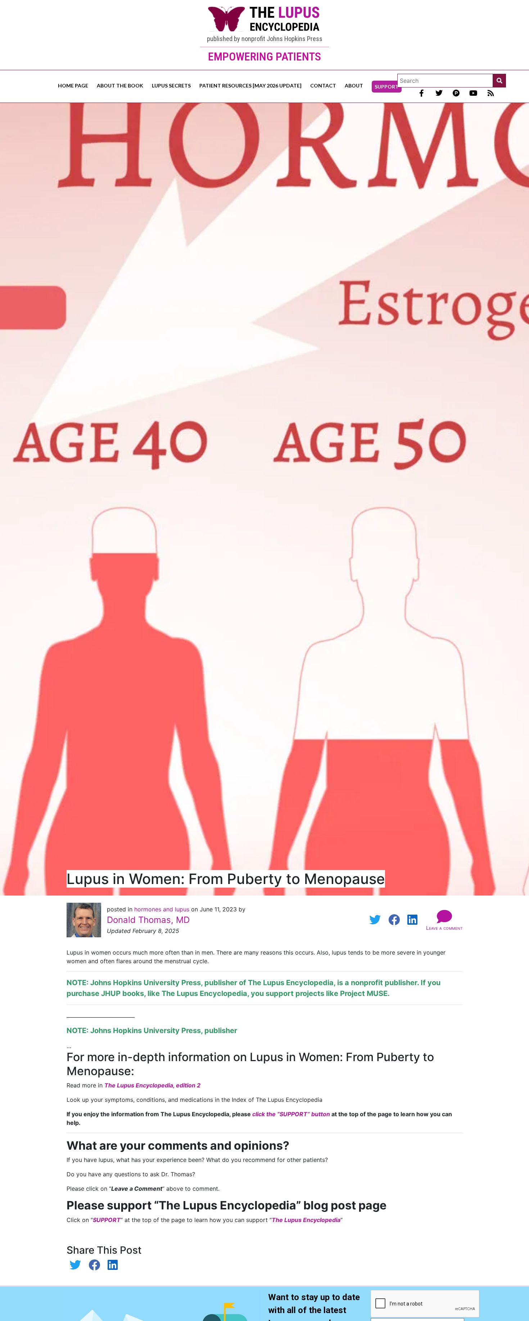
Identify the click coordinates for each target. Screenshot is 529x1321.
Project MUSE (364, 993)
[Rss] (491, 93)
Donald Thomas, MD (148, 920)
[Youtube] (473, 93)
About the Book (120, 85)
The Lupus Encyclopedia (291, 982)
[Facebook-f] (422, 93)
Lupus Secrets (171, 85)
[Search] (499, 80)
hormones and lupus (162, 909)
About (354, 85)
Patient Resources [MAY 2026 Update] (250, 85)
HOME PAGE (73, 85)
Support (387, 87)
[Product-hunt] (456, 93)
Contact (323, 85)
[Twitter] (439, 93)
